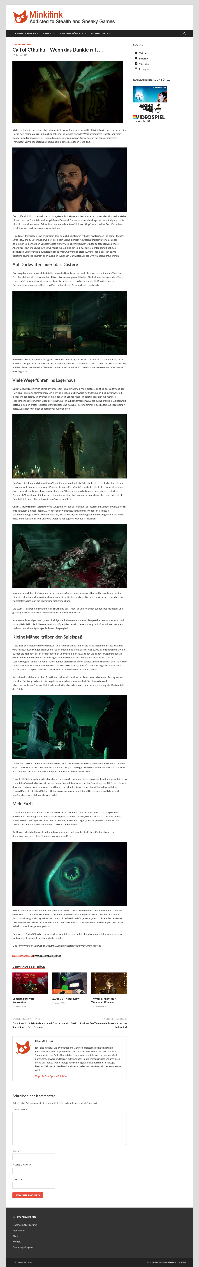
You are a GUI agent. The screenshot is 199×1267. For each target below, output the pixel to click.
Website (17, 1179)
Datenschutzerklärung (25, 1224)
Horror (56, 956)
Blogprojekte (99, 33)
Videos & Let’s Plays (71, 33)
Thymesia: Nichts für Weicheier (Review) (103, 1000)
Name (16, 1151)
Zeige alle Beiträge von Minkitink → (53, 1076)
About (16, 1235)
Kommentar (20, 1109)
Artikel (47, 33)
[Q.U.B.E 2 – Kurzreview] (69, 995)
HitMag (182, 1262)
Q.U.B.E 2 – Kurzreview (65, 998)
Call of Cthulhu (42, 956)
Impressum (19, 1230)
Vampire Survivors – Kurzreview (24, 1000)
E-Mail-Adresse (22, 1165)
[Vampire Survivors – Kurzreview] (30, 995)
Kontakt (17, 1241)
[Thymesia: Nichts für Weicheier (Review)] (109, 995)
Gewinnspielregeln (23, 1247)
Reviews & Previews (26, 33)
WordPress (168, 1262)
